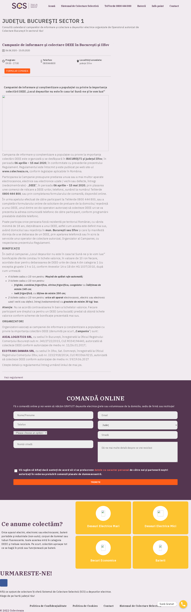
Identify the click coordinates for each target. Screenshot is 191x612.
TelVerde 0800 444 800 (117, 5)
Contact (174, 5)
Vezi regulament (14, 377)
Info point (158, 5)
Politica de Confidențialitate (48, 605)
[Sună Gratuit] (183, 604)
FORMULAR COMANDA (17, 71)
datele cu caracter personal (112, 469)
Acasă (51, 5)
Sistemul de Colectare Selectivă (79, 5)
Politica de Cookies (85, 605)
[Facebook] (3, 583)
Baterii (141, 5)
